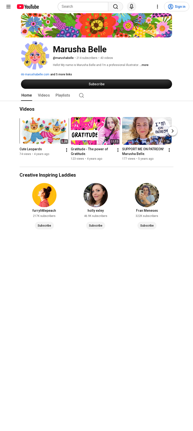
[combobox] (84, 6)
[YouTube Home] (27, 6)
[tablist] (96, 95)
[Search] (115, 6)
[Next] (172, 131)
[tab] (26, 95)
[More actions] (66, 150)
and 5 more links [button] (61, 74)
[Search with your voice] (131, 6)
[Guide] (8, 6)
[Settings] (157, 6)
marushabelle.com (36, 74)
